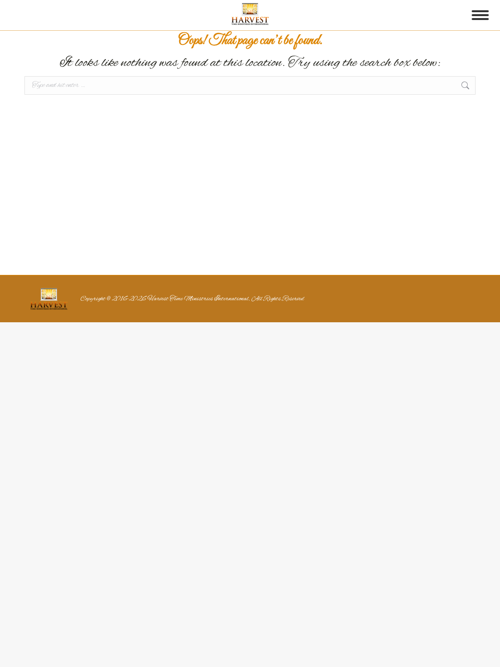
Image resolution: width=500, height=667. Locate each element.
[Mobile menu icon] (480, 15)
